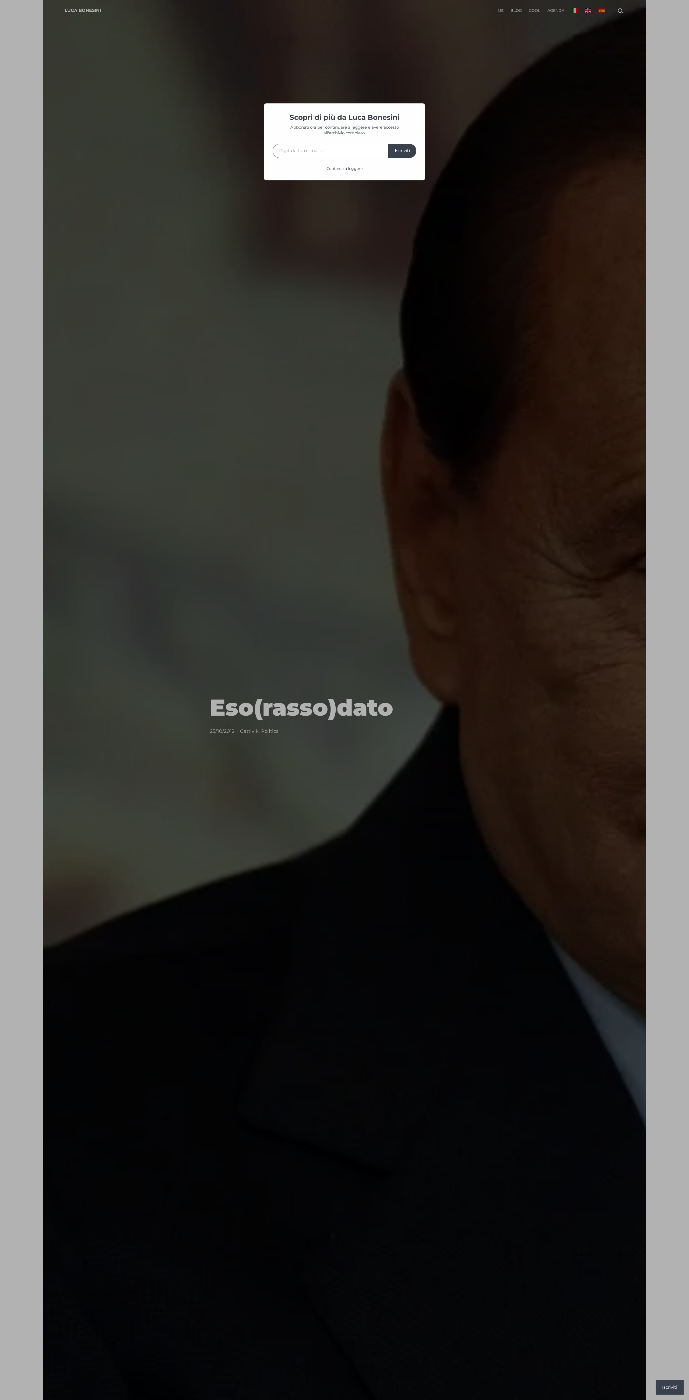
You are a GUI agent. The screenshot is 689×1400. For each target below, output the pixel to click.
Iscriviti (402, 150)
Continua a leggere (344, 168)
